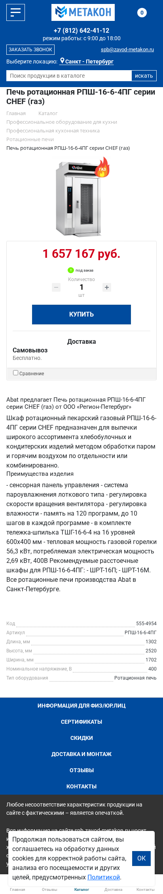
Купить (81, 314)
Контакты (81, 786)
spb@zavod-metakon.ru (127, 49)
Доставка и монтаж (81, 754)
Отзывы (82, 770)
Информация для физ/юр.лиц (82, 705)
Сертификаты (81, 722)
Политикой (103, 877)
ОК (141, 858)
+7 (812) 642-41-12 (81, 30)
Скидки (81, 738)
